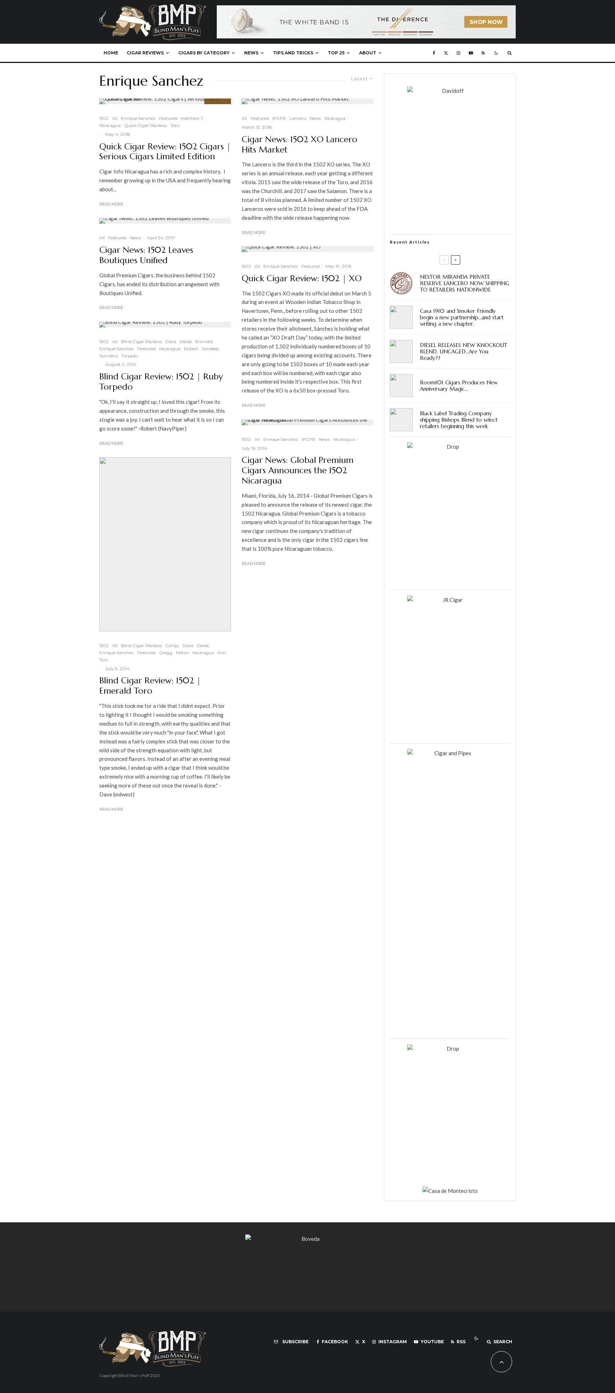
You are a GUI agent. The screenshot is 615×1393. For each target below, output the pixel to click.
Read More (111, 204)
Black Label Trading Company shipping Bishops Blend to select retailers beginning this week (459, 419)
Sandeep (210, 348)
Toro (174, 125)
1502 (104, 118)
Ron (221, 652)
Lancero (298, 118)
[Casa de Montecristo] (450, 1190)
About (367, 52)
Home (111, 52)
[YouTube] (470, 53)
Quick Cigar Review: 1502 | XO (302, 278)
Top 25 (336, 52)
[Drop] (450, 446)
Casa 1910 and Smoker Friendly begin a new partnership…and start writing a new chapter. (462, 317)
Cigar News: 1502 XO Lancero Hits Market (299, 144)
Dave (170, 341)
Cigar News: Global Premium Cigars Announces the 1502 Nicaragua (297, 470)
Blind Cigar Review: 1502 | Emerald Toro (150, 686)
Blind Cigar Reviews (141, 341)
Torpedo (129, 355)
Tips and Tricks (293, 52)
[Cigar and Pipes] (450, 753)
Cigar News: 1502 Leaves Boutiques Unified (146, 255)
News (251, 52)
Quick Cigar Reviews (145, 125)
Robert (191, 348)
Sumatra (108, 355)
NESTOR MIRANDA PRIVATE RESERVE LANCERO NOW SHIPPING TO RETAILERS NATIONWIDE (464, 283)
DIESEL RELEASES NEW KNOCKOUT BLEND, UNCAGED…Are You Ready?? (463, 351)
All (114, 118)
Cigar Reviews (145, 52)
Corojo (172, 645)
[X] (446, 53)
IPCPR (279, 118)
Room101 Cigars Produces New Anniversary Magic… (459, 385)
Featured (168, 118)
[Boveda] (307, 1238)
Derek (186, 341)
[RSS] (483, 53)
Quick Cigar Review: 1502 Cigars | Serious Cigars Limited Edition (165, 152)
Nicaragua (110, 125)
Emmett (204, 341)
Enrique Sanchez (138, 118)
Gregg (165, 652)
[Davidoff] (366, 9)
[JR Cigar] (450, 600)
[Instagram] (458, 53)
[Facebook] (434, 53)
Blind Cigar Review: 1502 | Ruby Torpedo (161, 382)
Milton (182, 652)
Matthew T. (192, 118)
